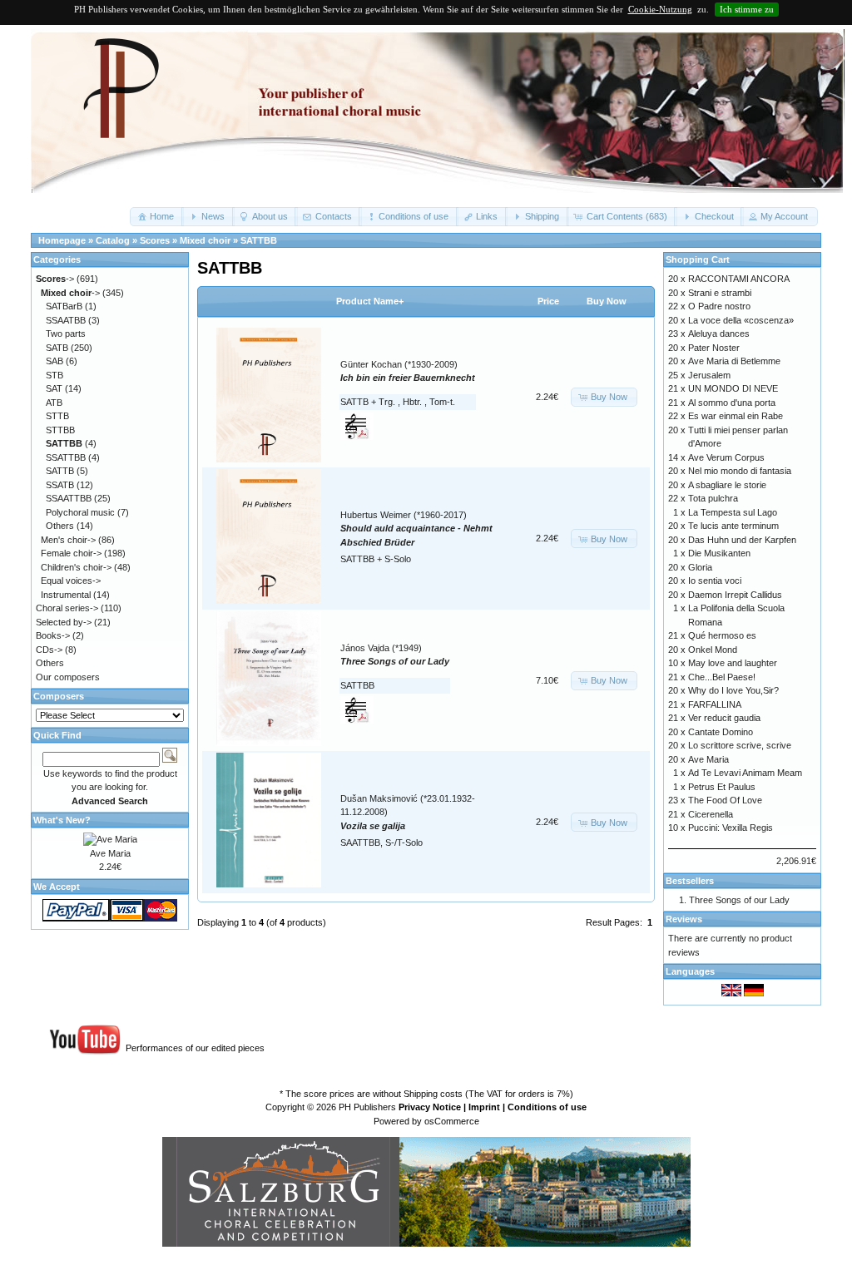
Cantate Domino (720, 732)
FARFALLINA (714, 704)
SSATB (60, 485)
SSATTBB (66, 457)
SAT (54, 388)
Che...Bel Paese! (721, 677)
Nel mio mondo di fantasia (739, 471)
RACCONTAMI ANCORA (739, 279)
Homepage (62, 240)
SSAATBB (66, 320)
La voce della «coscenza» (741, 320)
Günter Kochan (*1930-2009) (399, 364)
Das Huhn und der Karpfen (742, 540)
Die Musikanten (719, 553)
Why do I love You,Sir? (733, 690)
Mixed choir (205, 240)
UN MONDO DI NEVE (733, 388)
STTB (57, 416)
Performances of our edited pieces (195, 1048)
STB (54, 375)
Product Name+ (370, 301)
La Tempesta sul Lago (732, 512)
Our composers (68, 677)
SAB (54, 361)
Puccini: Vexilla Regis (730, 828)
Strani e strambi (719, 293)
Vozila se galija (372, 826)
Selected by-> (64, 622)
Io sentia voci (714, 581)
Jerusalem (709, 375)
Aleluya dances (719, 333)
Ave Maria (110, 853)
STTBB (60, 430)
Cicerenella (710, 814)
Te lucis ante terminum (733, 526)
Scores (155, 240)
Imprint (484, 1107)
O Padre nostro (719, 306)
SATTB (60, 471)
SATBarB (64, 306)
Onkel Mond (712, 650)
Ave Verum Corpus (726, 457)
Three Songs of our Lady (394, 661)
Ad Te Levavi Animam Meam (745, 773)
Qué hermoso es (722, 635)
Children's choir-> (76, 567)
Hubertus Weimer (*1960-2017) (403, 515)
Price (548, 301)
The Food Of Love (725, 800)
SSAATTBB (69, 498)
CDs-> (49, 650)
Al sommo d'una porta (731, 403)
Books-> (53, 635)
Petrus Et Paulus (721, 787)
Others (60, 526)
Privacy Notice (430, 1107)
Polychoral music (80, 512)
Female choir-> (71, 553)
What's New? (62, 820)
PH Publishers (367, 1107)
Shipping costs (433, 1094)
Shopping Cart (698, 259)
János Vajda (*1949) (381, 648)
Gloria (700, 567)
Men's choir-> (68, 540)
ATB (54, 403)
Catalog (113, 240)
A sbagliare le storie (727, 485)
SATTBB (258, 240)
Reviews (684, 919)
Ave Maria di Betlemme (734, 361)
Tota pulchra (713, 498)
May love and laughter (732, 663)
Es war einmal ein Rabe (735, 416)
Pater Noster (714, 348)
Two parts (66, 333)
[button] (157, 216)
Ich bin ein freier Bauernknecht (407, 378)
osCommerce (451, 1121)
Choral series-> (67, 608)
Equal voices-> (71, 581)
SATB (57, 348)
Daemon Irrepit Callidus (735, 595)
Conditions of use (547, 1107)
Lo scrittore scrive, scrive (739, 745)
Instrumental (66, 595)
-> (55, 279)
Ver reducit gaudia (724, 718)
